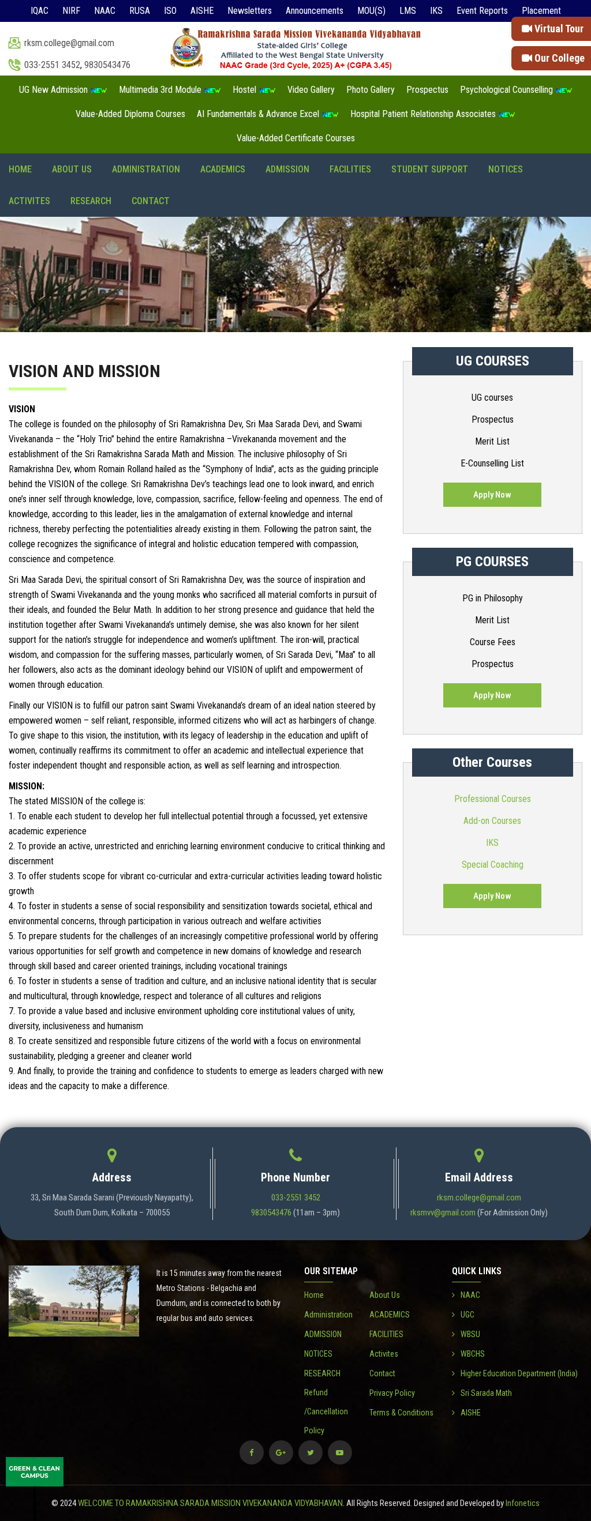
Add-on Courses (492, 820)
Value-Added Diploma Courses (130, 113)
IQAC (39, 10)
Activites (29, 200)
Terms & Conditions (401, 1412)
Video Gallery (311, 89)
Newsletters (249, 10)
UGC (467, 1314)
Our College (558, 58)
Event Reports (482, 10)
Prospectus (427, 89)
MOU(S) (371, 10)
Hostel (246, 89)
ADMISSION (287, 169)
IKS (436, 10)
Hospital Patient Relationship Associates (424, 113)
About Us (72, 169)
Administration (146, 169)
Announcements (314, 10)
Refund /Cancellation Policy (326, 1411)
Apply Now (492, 495)
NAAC (104, 10)
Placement (541, 10)
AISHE (202, 10)
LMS (407, 10)
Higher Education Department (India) (519, 1373)
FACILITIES (350, 169)
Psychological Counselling (507, 89)
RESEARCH (90, 200)
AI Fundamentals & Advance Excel (259, 113)
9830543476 (107, 64)
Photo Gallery (370, 89)
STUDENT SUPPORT (429, 169)
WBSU (470, 1334)
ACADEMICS (222, 169)
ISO (170, 10)
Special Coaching (492, 864)
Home (20, 169)
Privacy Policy (392, 1393)
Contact (151, 200)
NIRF (71, 10)
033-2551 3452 (52, 64)
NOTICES (505, 169)
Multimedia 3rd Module (161, 89)
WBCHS (473, 1353)
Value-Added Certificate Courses (296, 138)
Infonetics (523, 1503)
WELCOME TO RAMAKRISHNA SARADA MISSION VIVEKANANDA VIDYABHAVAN (210, 1503)
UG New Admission (54, 89)
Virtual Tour (557, 28)
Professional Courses (492, 798)
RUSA (139, 10)
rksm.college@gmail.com (69, 42)
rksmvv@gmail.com (443, 1212)
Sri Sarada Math (486, 1393)
